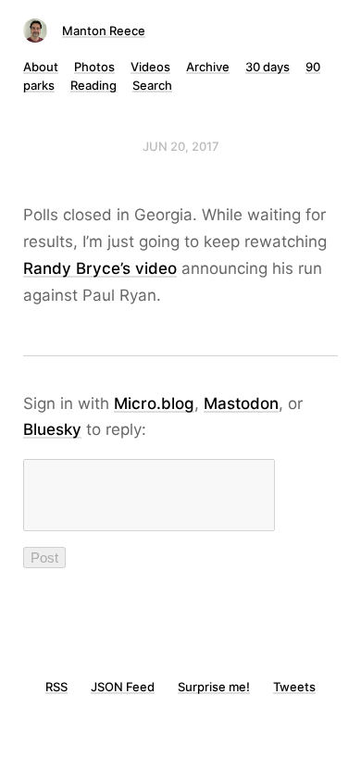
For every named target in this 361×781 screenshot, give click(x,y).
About (40, 66)
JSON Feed (123, 686)
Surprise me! (214, 686)
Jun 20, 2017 (181, 146)
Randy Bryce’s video (100, 268)
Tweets (294, 686)
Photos (94, 66)
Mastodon (241, 403)
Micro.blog (154, 403)
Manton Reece (103, 30)
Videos (150, 66)
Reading (93, 85)
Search (152, 85)
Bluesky (52, 429)
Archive (208, 66)
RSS (56, 686)
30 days (267, 66)
